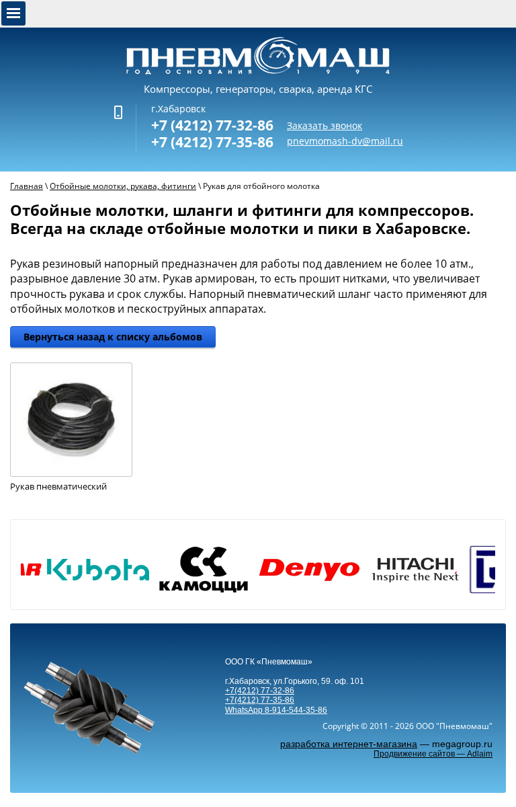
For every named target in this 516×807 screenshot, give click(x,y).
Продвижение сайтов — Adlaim (433, 754)
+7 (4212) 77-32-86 (212, 125)
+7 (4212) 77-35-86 (212, 141)
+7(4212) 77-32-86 (259, 690)
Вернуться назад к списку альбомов (113, 336)
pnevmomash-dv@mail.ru (345, 140)
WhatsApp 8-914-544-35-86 (276, 710)
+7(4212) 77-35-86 (259, 700)
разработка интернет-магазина (348, 743)
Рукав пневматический (58, 486)
